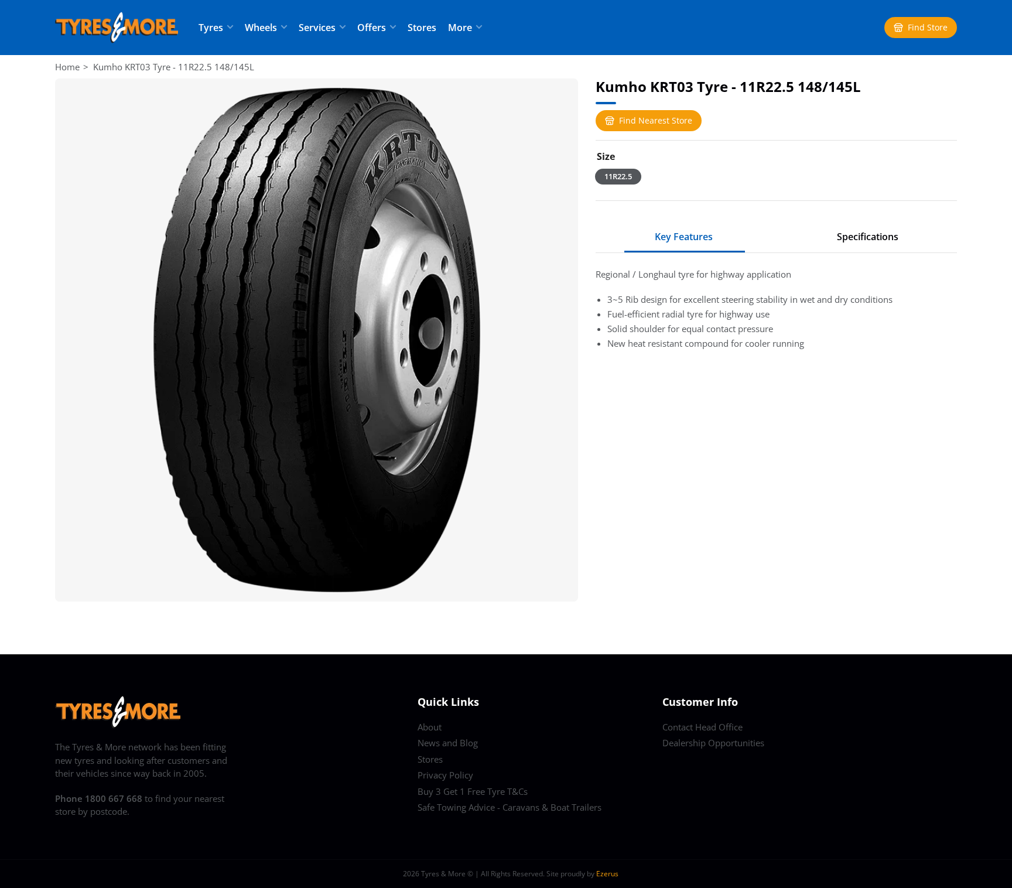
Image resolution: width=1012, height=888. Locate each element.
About (430, 727)
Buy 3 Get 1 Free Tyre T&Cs (473, 791)
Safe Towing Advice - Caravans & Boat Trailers (509, 807)
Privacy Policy (445, 775)
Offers (371, 27)
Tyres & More (443, 874)
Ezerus (607, 874)
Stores (422, 27)
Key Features (684, 236)
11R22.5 (618, 176)
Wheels (261, 27)
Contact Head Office (702, 727)
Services (317, 27)
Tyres (211, 27)
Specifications (867, 236)
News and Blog (448, 743)
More (460, 27)
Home (67, 67)
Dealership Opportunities (713, 743)
